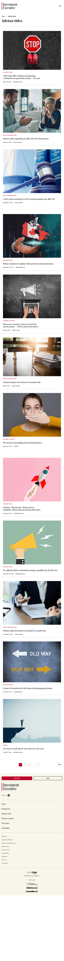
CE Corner (5, 823)
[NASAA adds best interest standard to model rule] (32, 603)
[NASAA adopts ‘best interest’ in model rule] (32, 356)
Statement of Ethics (7, 840)
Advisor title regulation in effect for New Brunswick (25, 139)
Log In (48, 778)
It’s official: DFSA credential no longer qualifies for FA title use (30, 570)
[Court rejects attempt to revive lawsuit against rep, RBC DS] (32, 171)
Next (59, 764)
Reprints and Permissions (9, 843)
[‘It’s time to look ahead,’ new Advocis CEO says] (32, 721)
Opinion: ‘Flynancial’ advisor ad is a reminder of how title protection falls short (21, 508)
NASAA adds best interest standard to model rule (24, 631)
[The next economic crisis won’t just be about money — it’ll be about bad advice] (32, 296)
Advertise (4, 856)
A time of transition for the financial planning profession (27, 688)
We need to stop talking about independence (22, 443)
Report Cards (6, 814)
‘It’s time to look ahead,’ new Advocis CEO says (23, 749)
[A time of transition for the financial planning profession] (32, 661)
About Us (4, 836)
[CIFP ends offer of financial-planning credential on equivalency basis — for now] (32, 50)
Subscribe (17, 778)
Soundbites (6, 828)
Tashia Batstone (8, 684)
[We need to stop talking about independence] (32, 415)
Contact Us (5, 863)
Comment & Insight (9, 320)
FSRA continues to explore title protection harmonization (28, 264)
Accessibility (5, 853)
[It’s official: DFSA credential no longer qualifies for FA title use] (32, 542)
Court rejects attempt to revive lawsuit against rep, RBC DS (29, 199)
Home (3, 16)
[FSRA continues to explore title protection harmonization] (32, 236)
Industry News (7, 72)
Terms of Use (5, 846)
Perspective (6, 809)
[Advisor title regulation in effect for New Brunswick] (32, 111)
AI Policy (4, 860)
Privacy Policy (6, 850)
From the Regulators (10, 135)
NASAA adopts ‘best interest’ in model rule (22, 382)
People (5, 745)
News (4, 804)
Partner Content (8, 818)
